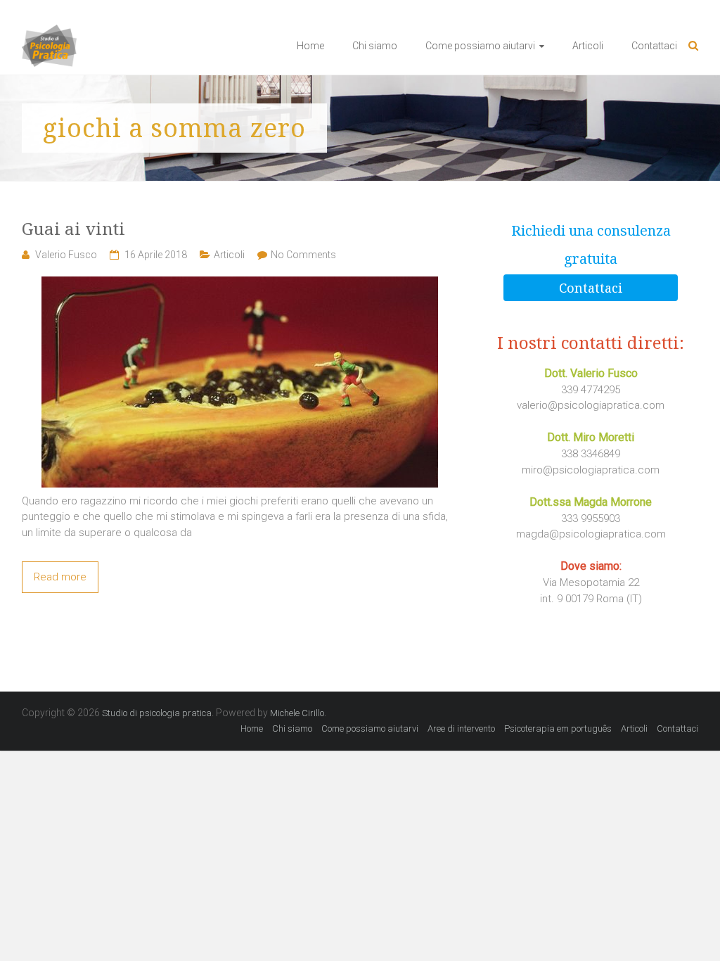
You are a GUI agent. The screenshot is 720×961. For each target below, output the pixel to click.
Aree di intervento (461, 728)
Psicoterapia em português (558, 728)
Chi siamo (374, 45)
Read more (60, 577)
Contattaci (654, 45)
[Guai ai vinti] (239, 284)
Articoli (587, 45)
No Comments (303, 254)
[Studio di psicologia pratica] (49, 32)
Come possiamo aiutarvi (480, 45)
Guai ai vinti (73, 228)
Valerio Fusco (66, 254)
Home (310, 45)
